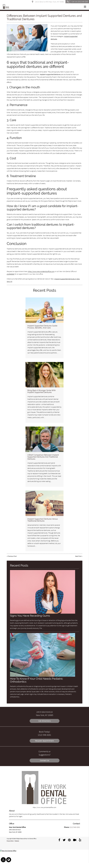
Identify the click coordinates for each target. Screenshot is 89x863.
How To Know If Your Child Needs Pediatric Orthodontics (36, 680)
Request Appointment (44, 741)
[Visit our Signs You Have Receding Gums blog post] (42, 613)
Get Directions (44, 721)
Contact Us (44, 760)
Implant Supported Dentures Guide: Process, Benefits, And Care (42, 327)
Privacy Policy (10, 841)
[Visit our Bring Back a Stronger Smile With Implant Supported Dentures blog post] (44, 374)
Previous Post (12, 556)
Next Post (78, 556)
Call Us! (80, 2)
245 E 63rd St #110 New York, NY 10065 (49, 2)
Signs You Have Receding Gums (30, 615)
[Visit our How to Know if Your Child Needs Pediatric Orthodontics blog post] (42, 676)
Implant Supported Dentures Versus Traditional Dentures (42, 520)
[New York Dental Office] (44, 851)
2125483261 (10, 274)
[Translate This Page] (8, 859)
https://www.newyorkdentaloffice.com (41, 271)
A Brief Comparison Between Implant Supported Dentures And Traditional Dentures (43, 457)
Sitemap (17, 841)
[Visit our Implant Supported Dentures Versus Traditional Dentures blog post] (44, 503)
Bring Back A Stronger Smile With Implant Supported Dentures (41, 391)
